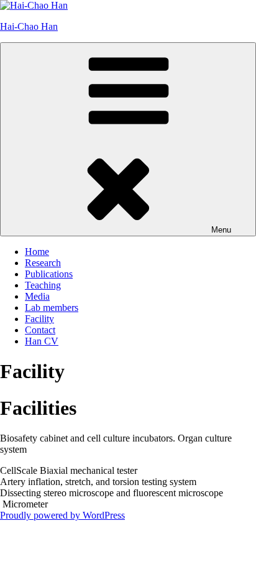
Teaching (43, 285)
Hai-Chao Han (29, 26)
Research (43, 262)
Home (37, 251)
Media (37, 296)
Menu (221, 229)
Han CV (41, 341)
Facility (39, 318)
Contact (40, 330)
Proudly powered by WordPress (62, 515)
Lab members (51, 307)
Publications (49, 274)
